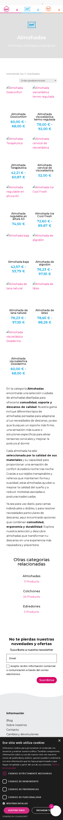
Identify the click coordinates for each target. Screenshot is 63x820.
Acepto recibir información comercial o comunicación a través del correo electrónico (30, 670)
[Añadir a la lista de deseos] (10, 90)
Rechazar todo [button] (45, 810)
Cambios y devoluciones (22, 734)
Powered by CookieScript (15, 816)
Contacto (12, 729)
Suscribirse (46, 680)
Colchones (31, 594)
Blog (9, 720)
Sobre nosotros (16, 725)
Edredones (31, 609)
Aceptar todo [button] (16, 810)
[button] (31, 803)
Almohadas (31, 579)
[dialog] (31, 778)
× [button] (59, 740)
